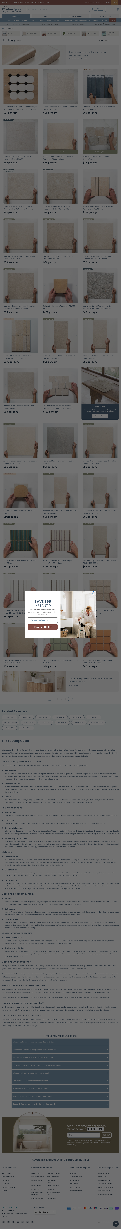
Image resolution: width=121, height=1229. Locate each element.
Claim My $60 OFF (43, 627)
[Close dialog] (93, 593)
